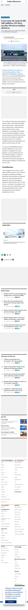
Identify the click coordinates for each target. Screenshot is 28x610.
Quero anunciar (4, 511)
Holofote (2, 489)
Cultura (16, 477)
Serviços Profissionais (5, 523)
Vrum (3, 546)
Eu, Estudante (19, 461)
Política (2, 467)
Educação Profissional (19, 484)
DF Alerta (16, 549)
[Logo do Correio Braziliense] (14, 1)
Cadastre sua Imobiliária (19, 534)
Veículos (2, 516)
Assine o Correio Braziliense (6, 542)
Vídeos (2, 557)
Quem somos (3, 496)
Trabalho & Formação (19, 467)
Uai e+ (16, 578)
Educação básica (18, 462)
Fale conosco (17, 489)
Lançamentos (17, 514)
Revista (16, 563)
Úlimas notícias (17, 516)
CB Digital (3, 535)
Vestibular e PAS (18, 479)
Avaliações (3, 555)
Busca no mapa (17, 512)
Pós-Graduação (18, 486)
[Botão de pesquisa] (26, 1)
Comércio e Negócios (5, 526)
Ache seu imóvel (18, 507)
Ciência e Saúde (4, 484)
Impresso (4, 529)
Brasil (2, 469)
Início (2, 4)
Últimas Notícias (18, 474)
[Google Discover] (10, 255)
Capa (2, 462)
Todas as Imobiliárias (19, 531)
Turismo (2, 494)
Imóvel (17, 505)
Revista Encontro (20, 559)
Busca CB (3, 537)
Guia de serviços (18, 519)
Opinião (2, 486)
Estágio (16, 469)
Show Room (17, 521)
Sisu (15, 482)
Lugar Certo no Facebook (19, 529)
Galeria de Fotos (18, 526)
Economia (3, 472)
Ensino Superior (18, 464)
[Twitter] (8, 255)
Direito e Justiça (4, 482)
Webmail (3, 507)
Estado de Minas (18, 573)
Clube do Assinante (5, 540)
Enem (16, 472)
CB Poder (16, 554)
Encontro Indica (18, 568)
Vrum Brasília (17, 556)
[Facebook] (5, 255)
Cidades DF (7, 4)
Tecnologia (3, 491)
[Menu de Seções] (2, 1)
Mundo (2, 474)
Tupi (15, 581)
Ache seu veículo (4, 548)
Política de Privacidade (5, 499)
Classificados (5, 509)
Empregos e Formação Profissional (5, 519)
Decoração (17, 524)
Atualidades (17, 565)
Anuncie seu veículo (5, 550)
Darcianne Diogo (8, 259)
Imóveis (2, 513)
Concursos (18, 492)
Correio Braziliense (7, 461)
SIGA (9, 41)
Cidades (2, 464)
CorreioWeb (5, 505)
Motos (2, 560)
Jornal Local (17, 551)
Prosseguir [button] (11, 601)
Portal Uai (16, 576)
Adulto (2, 521)
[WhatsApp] (2, 255)
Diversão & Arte (4, 477)
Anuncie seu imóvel (18, 509)
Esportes (3, 479)
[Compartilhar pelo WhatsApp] (19, 297)
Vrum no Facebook (4, 562)
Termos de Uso (4, 501)
